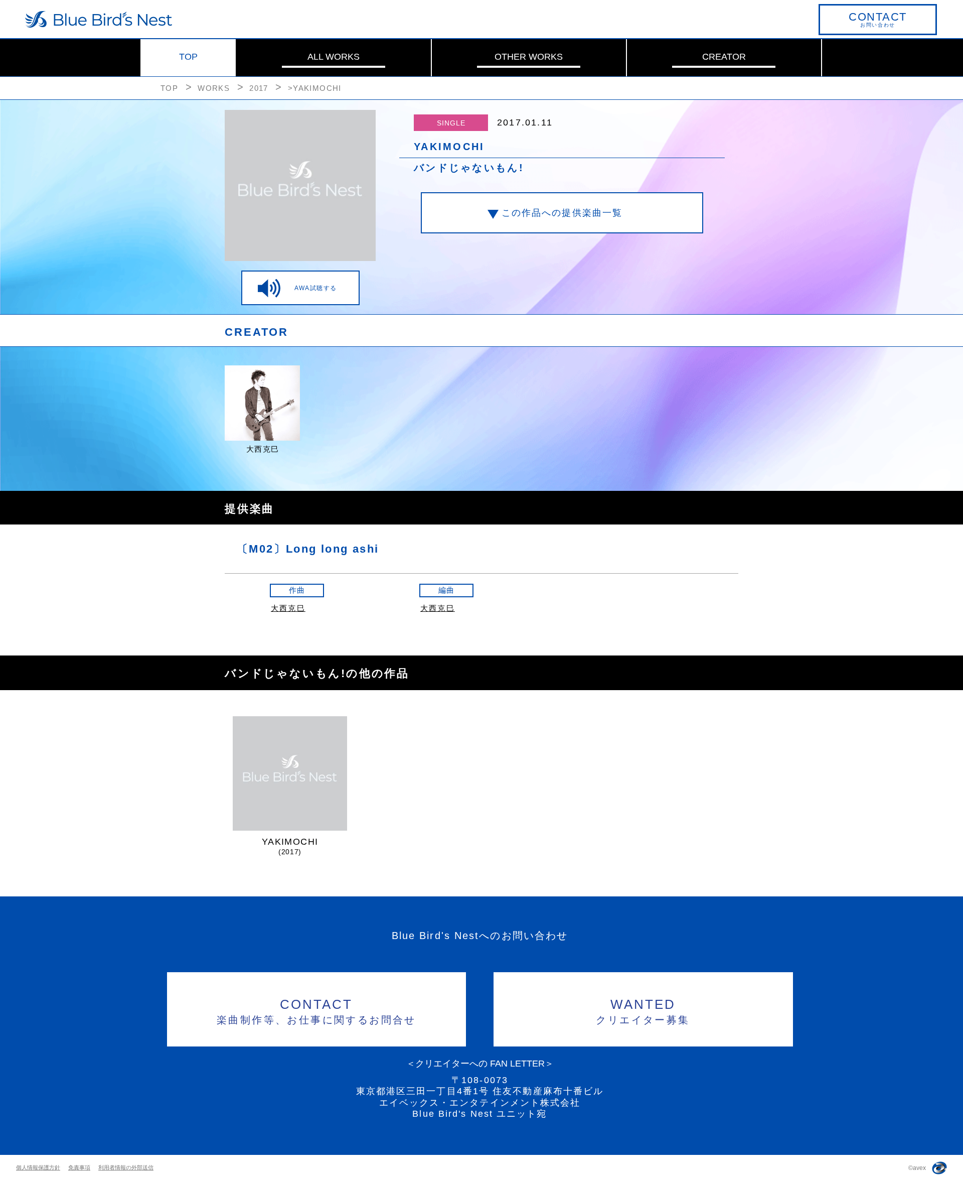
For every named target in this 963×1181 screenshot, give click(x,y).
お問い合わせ (878, 19)
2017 (258, 88)
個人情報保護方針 (38, 1167)
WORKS (214, 88)
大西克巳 (288, 608)
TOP (188, 57)
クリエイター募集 (643, 1011)
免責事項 (79, 1167)
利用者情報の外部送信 (125, 1167)
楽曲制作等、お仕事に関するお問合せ (316, 1011)
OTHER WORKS (529, 57)
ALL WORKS (333, 57)
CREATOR (724, 57)
